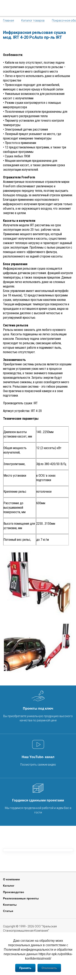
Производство (13, 892)
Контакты (10, 904)
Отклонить (49, 968)
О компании (11, 879)
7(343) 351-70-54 (70, 8)
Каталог (8, 885)
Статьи (8, 911)
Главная (8, 20)
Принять (25, 968)
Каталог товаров (33, 20)
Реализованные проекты (21, 898)
